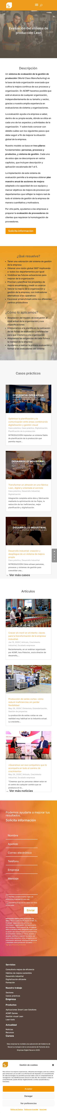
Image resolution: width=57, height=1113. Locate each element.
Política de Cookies (16, 1109)
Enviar (31, 910)
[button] (53, 1065)
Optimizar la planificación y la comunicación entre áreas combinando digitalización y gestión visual (28, 421)
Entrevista (27, 708)
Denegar (28, 1096)
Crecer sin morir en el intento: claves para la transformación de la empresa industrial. (27, 635)
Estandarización (40, 708)
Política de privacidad (31, 1109)
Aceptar (28, 1089)
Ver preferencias (28, 1103)
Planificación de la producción (21, 431)
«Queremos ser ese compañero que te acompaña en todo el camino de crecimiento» (27, 768)
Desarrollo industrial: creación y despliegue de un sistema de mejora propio (26, 553)
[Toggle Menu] (36, 5)
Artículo (24, 642)
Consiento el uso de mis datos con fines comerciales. (21, 904)
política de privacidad (18, 945)
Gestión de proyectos (17, 711)
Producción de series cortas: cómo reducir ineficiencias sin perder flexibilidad (25, 702)
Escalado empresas (26, 645)
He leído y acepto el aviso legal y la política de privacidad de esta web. (19, 898)
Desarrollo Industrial (31, 491)
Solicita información (20, 230)
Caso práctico (14, 428)
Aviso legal (43, 1109)
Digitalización (41, 428)
